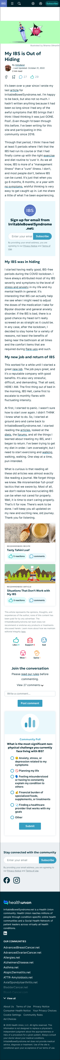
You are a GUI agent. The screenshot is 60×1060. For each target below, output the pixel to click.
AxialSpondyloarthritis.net (20, 982)
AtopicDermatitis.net (17, 972)
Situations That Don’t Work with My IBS (28, 592)
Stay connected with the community (29, 852)
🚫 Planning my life (27, 770)
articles (25, 430)
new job (17, 369)
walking (47, 452)
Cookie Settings (12, 1014)
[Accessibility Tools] (33, 3)
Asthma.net (10, 967)
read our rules (30, 674)
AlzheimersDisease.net (18, 962)
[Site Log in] (40, 3)
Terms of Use (32, 870)
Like (15, 641)
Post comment (30, 703)
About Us (8, 1006)
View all (11, 998)
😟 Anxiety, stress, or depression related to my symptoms (31, 761)
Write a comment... (18, 693)
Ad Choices (9, 1019)
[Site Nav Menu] (12, 3)
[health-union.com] (17, 903)
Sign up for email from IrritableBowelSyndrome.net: (30, 224)
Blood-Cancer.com (15, 992)
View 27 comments (29, 685)
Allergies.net (11, 957)
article (14, 90)
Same (35, 654)
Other (18, 817)
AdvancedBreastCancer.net (21, 947)
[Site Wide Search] (19, 3)
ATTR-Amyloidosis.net (18, 977)
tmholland (20, 65)
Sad (42, 641)
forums (22, 434)
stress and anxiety (17, 287)
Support (29, 641)
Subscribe (52, 3)
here (23, 631)
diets (8, 434)
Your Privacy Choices (45, 1010)
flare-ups (32, 349)
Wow (21, 654)
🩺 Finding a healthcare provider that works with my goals (32, 808)
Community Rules (33, 1014)
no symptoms (13, 186)
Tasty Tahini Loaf (18, 550)
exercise (49, 155)
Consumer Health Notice (17, 1010)
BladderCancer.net (15, 987)
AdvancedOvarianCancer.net (22, 952)
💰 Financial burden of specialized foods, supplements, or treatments (32, 796)
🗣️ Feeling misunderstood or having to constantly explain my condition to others (31, 781)
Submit (30, 826)
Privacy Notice (30, 246)
